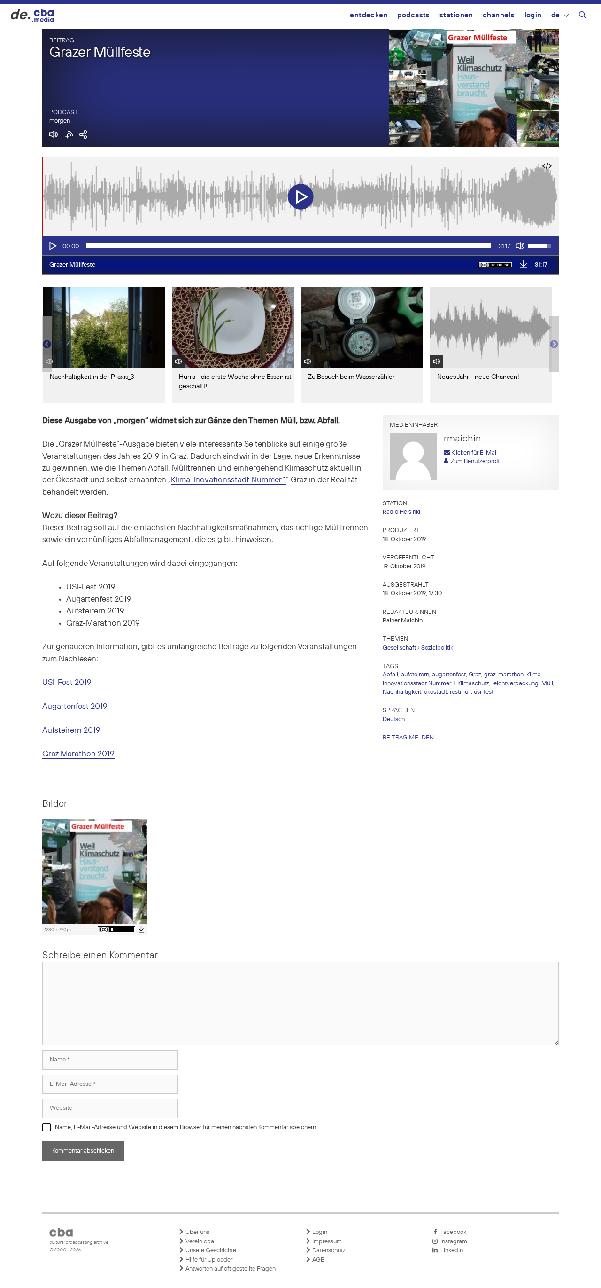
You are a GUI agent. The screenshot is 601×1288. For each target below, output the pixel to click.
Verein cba (199, 1242)
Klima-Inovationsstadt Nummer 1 (228, 480)
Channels (499, 15)
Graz (475, 675)
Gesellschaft (399, 648)
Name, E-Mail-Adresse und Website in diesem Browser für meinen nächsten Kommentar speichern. (186, 1127)
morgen (59, 121)
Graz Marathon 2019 (78, 754)
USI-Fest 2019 (67, 683)
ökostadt (435, 692)
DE (555, 15)
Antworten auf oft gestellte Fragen (230, 1269)
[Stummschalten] (520, 246)
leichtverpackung (515, 684)
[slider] (288, 245)
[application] (300, 245)
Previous (47, 344)
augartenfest (449, 675)
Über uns (196, 1232)
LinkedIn (450, 1251)
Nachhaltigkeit (402, 692)
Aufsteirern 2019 (71, 731)
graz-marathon (504, 675)
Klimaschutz (473, 684)
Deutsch (394, 719)
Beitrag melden (408, 738)
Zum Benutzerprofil (474, 461)
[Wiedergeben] (52, 246)
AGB (317, 1260)
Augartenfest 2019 (75, 707)
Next (554, 344)
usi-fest (483, 692)
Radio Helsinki (401, 512)
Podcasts (413, 15)
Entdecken (369, 15)
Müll (547, 684)
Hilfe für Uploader (208, 1260)
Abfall (390, 675)
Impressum (326, 1242)
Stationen (456, 15)
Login (533, 15)
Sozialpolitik (437, 648)
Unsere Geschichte (210, 1251)
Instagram (452, 1242)
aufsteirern (415, 675)
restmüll (460, 692)
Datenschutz (328, 1251)
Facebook (452, 1232)
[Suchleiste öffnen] (582, 16)
